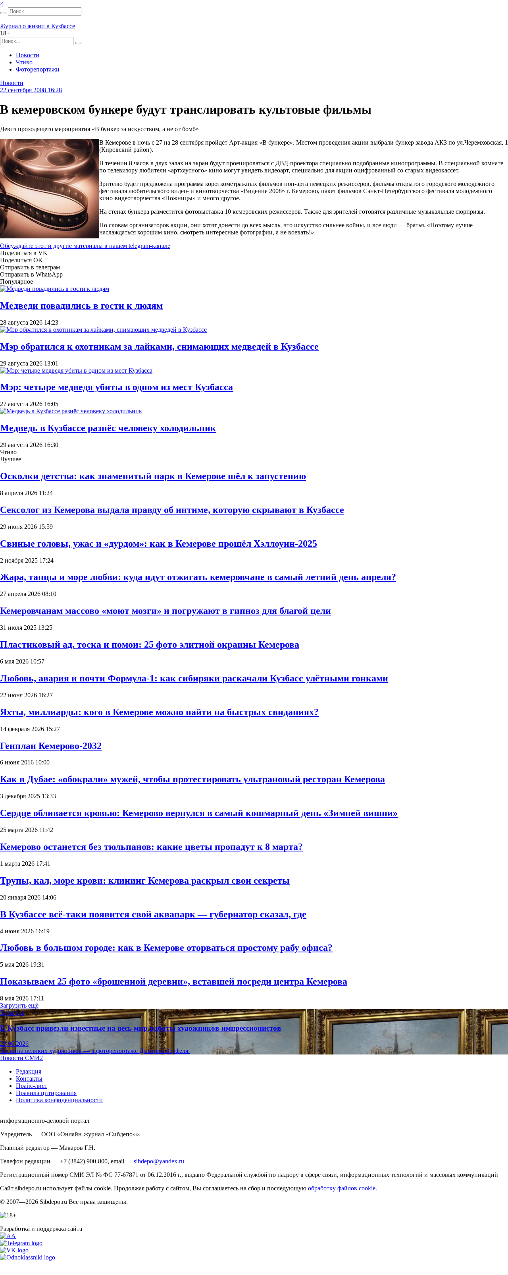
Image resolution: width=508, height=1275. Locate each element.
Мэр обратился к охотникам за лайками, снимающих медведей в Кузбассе (159, 346)
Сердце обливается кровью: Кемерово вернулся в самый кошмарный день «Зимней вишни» (199, 813)
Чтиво (24, 62)
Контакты (29, 1078)
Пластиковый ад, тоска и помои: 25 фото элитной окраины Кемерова (149, 644)
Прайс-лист (31, 1085)
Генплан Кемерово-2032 (51, 746)
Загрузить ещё (19, 1005)
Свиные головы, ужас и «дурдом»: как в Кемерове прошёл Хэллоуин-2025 (158, 543)
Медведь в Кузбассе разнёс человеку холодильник (108, 428)
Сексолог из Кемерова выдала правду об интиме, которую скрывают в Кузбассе (172, 510)
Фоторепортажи (38, 69)
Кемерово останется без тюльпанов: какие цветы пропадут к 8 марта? (151, 847)
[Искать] (3, 13)
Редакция (28, 1071)
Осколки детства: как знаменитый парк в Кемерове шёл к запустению (153, 476)
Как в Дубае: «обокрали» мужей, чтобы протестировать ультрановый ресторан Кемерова (192, 779)
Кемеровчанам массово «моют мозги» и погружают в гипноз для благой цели (165, 611)
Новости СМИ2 (21, 1057)
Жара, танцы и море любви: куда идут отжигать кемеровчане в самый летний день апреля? (198, 577)
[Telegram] (21, 1243)
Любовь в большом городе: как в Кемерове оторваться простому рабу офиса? (166, 947)
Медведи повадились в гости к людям (81, 305)
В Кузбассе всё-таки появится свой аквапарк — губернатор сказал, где (153, 914)
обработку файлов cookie (341, 1188)
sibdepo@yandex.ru (159, 1161)
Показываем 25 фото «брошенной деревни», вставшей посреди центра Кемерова (173, 981)
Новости (27, 55)
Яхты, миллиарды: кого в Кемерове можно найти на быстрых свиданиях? (159, 712)
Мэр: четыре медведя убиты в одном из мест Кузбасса (116, 387)
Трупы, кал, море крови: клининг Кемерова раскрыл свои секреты (145, 880)
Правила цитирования (46, 1092)
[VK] (14, 1250)
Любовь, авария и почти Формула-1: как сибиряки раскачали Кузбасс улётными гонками (194, 678)
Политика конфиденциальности (59, 1100)
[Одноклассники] (27, 1257)
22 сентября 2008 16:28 (31, 90)
